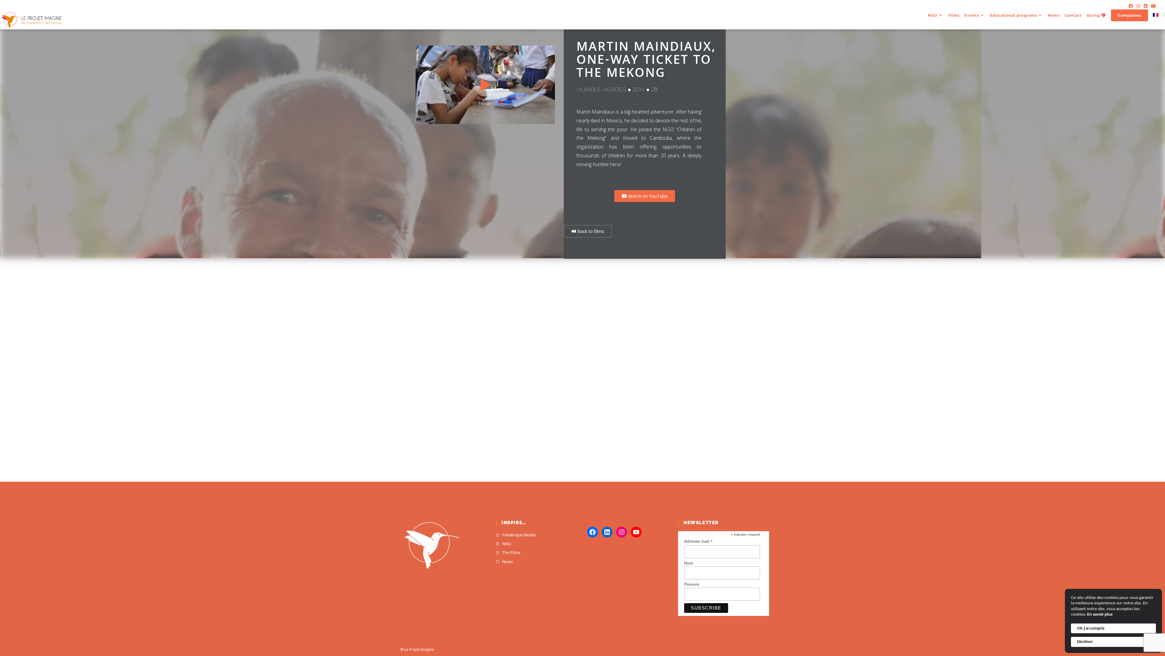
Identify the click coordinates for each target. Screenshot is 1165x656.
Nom (688, 563)
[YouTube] (636, 532)
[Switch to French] (1155, 15)
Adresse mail (698, 541)
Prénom (691, 584)
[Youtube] (1152, 6)
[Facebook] (1131, 6)
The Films (511, 552)
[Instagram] (1138, 6)
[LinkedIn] (1145, 6)
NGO (506, 544)
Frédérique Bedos (519, 535)
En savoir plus (1100, 614)
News (507, 561)
